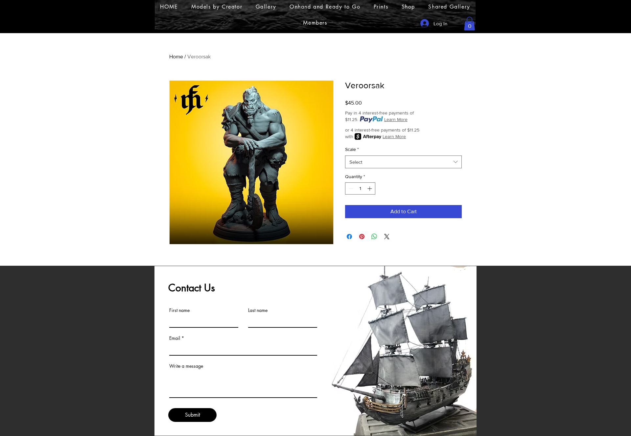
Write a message (186, 366)
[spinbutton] (360, 188)
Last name (258, 310)
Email (174, 338)
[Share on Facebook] (349, 236)
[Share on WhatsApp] (374, 236)
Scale (352, 149)
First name (179, 310)
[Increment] (370, 188)
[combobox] (403, 162)
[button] (469, 24)
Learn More (396, 119)
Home (176, 56)
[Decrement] (350, 188)
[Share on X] (387, 236)
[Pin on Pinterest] (362, 236)
